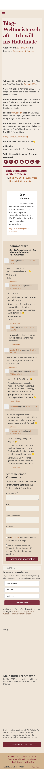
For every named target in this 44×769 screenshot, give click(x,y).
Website (9, 526)
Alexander (14, 407)
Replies (29, 51)
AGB (34, 756)
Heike (12, 261)
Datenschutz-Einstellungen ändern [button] (22, 759)
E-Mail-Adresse (13, 515)
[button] (6, 162)
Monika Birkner (16, 350)
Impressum (13, 756)
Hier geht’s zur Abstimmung (15, 136)
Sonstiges (18, 51)
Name (9, 504)
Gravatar (15, 537)
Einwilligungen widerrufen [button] (22, 762)
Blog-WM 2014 (30, 84)
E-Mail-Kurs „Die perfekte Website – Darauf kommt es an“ (18, 612)
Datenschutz (25, 756)
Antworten (14, 282)
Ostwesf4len (16, 113)
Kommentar (12, 493)
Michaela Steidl (16, 286)
